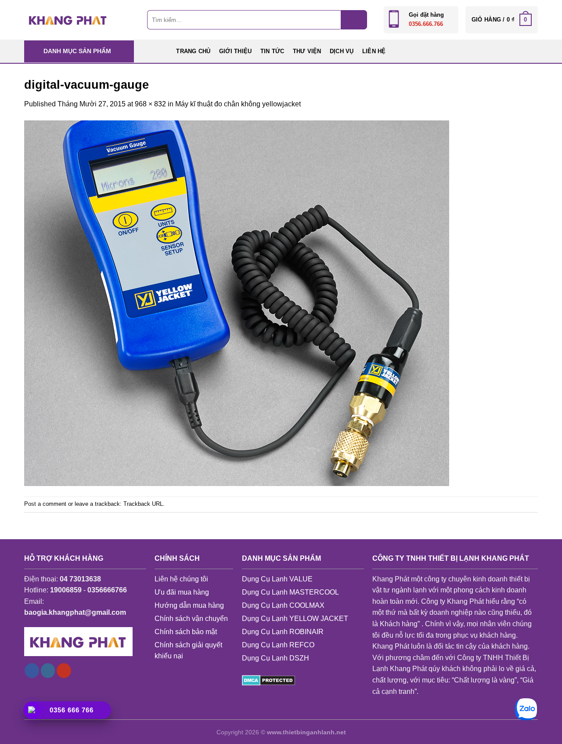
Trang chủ (193, 51)
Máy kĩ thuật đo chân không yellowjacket (238, 104)
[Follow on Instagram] (48, 670)
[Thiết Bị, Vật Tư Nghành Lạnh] (68, 19)
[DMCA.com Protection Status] (268, 680)
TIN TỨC (272, 51)
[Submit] (354, 19)
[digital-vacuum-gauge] (236, 302)
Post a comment (45, 504)
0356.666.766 (426, 24)
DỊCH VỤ (342, 51)
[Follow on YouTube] (64, 670)
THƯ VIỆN (307, 51)
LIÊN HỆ (374, 51)
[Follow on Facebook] (32, 670)
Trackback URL (143, 504)
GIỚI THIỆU (235, 51)
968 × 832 (150, 104)
